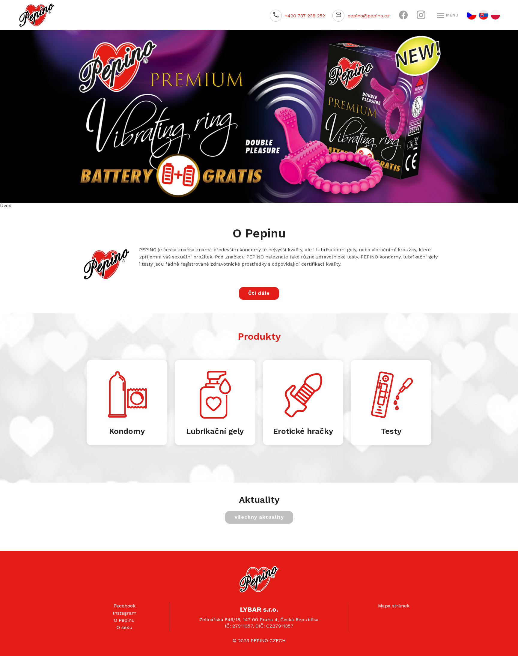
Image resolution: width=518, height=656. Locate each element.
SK (483, 15)
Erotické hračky (303, 429)
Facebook (124, 604)
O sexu (124, 625)
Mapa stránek (393, 604)
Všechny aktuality (259, 515)
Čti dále (259, 291)
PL (495, 15)
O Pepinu (124, 618)
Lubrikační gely (215, 429)
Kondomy (127, 429)
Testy (391, 429)
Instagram (124, 611)
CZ (471, 15)
